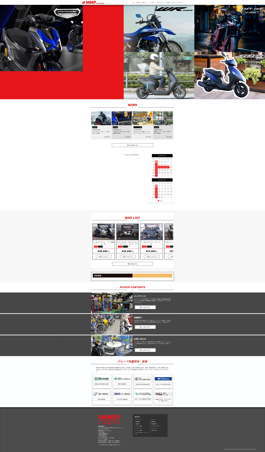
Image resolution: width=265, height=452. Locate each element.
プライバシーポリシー (156, 426)
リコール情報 (139, 430)
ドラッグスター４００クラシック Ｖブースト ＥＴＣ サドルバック (127, 244)
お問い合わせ (180, 2)
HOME (133, 2)
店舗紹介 (144, 2)
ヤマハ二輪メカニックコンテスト (142, 433)
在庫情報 (168, 2)
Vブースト (153, 419)
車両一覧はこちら (132, 264)
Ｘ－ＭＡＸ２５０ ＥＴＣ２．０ (151, 243)
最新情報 (138, 2)
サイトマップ (154, 428)
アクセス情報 (139, 426)
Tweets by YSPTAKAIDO (132, 155)
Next (79, 38)
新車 (96, 246)
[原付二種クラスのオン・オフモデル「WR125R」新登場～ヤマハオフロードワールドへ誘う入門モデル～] (159, 51)
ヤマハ (100, 246)
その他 (173, 2)
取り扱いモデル (160, 2)
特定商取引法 (154, 423)
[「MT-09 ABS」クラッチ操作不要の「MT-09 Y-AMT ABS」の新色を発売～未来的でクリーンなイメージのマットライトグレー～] (229, 51)
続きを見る (107, 136)
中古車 (120, 246)
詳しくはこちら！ (145, 307)
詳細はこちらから (103, 256)
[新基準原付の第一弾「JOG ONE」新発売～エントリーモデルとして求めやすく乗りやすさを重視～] (229, 98)
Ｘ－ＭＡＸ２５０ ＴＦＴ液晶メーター (103, 243)
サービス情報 (151, 2)
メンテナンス (139, 428)
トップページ (139, 419)
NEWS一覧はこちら (132, 145)
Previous (4, 38)
